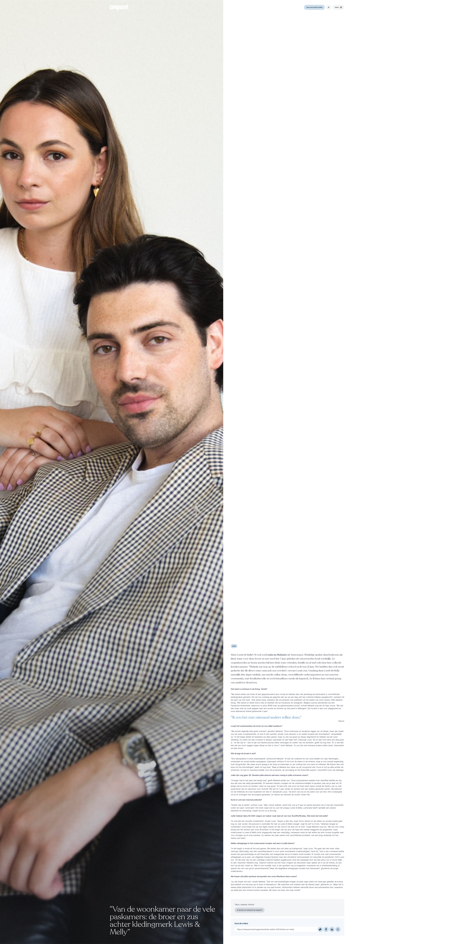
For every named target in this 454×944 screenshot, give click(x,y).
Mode (234, 646)
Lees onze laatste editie (314, 7)
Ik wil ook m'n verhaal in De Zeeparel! (249, 910)
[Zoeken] (328, 7)
